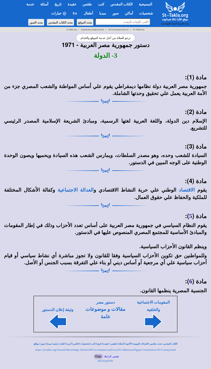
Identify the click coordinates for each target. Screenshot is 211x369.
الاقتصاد (187, 190)
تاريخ (99, 344)
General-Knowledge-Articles (92, 29)
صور (43, 344)
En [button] (75, 13)
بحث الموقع (85, 22)
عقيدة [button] (72, 4)
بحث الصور (36, 22)
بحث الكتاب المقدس (60, 22)
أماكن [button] (129, 13)
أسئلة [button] (44, 4)
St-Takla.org (72, 29)
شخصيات (85, 344)
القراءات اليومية (140, 344)
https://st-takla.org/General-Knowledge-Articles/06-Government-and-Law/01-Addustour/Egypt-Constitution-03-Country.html (105, 349)
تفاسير (153, 344)
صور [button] (115, 13)
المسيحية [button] (145, 4)
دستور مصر (105, 302)
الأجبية (128, 344)
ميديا (49, 344)
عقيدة (106, 344)
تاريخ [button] (58, 4)
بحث (160, 344)
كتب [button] (101, 4)
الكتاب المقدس (170, 344)
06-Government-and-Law (118, 29)
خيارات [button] (56, 13)
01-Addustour (138, 29)
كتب (93, 344)
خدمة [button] (30, 4)
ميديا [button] (102, 13)
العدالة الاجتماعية (76, 190)
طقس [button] (87, 4)
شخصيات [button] (147, 13)
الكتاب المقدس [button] (121, 4)
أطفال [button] (88, 13)
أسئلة (121, 344)
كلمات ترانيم (59, 344)
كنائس (76, 344)
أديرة (69, 344)
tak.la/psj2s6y (105, 360)
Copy (98, 356)
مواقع (36, 344)
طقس (114, 344)
